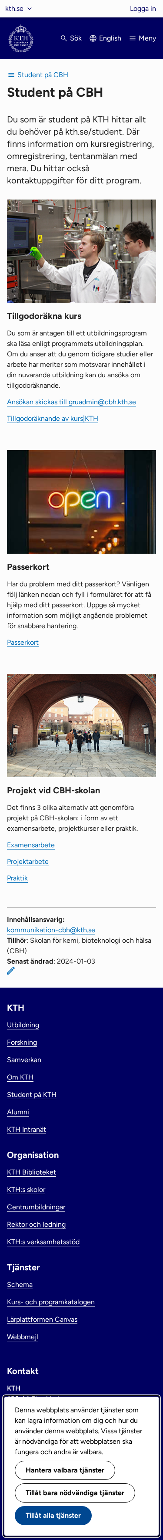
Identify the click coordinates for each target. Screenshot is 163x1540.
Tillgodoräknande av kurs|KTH (52, 418)
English (110, 38)
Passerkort (23, 642)
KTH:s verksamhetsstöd (43, 1242)
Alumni (18, 1112)
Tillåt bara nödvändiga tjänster (75, 1493)
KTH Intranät (26, 1129)
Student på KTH (32, 1094)
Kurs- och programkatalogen (51, 1302)
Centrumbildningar (36, 1207)
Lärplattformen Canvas (42, 1319)
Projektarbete (28, 861)
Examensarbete (31, 845)
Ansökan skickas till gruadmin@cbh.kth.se (71, 402)
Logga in (143, 8)
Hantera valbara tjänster (65, 1470)
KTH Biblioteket (31, 1172)
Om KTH (20, 1077)
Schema (20, 1284)
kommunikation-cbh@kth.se (51, 930)
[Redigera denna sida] (11, 971)
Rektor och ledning (36, 1224)
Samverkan (24, 1060)
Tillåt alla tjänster (53, 1515)
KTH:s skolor (26, 1189)
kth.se (14, 8)
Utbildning (23, 1025)
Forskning (22, 1042)
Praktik (17, 878)
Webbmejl (22, 1337)
